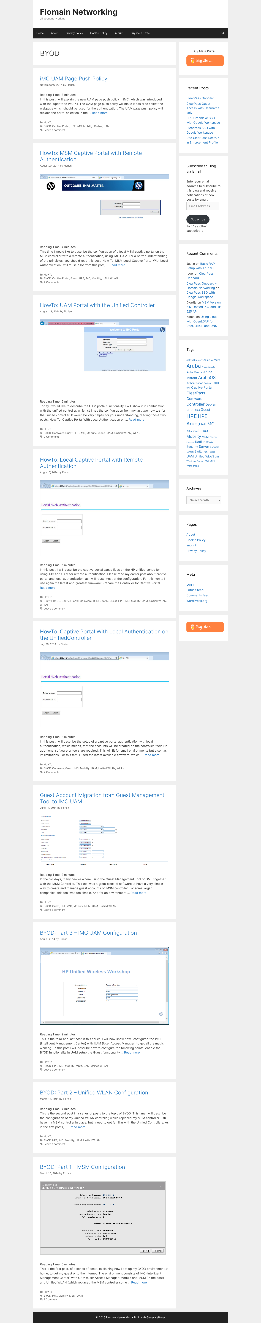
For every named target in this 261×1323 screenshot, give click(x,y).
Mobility (88, 126)
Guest (74, 278)
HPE (73, 126)
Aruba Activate (208, 367)
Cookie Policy (98, 33)
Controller (195, 404)
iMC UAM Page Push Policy (73, 78)
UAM (107, 126)
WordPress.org (196, 601)
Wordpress (192, 465)
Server (204, 446)
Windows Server (195, 461)
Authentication (194, 383)
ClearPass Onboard (200, 98)
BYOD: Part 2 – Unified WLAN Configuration (94, 1092)
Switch (190, 451)
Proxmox (190, 442)
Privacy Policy (74, 33)
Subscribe (198, 219)
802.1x (48, 600)
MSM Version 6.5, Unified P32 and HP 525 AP (203, 307)
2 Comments (51, 282)
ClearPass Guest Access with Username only (202, 108)
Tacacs (212, 452)
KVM (195, 431)
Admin (206, 359)
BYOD (47, 126)
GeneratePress (155, 1317)
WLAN (114, 278)
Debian (210, 404)
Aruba (193, 366)
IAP (203, 424)
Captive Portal (60, 126)
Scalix (209, 442)
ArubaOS (207, 377)
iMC (79, 126)
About (54, 33)
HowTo (48, 122)
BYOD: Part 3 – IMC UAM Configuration (88, 932)
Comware (58, 432)
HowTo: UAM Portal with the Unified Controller (97, 305)
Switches (201, 451)
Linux (203, 430)
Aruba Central (194, 372)
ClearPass (195, 393)
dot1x (105, 600)
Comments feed (197, 595)
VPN (217, 457)
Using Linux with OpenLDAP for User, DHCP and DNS (201, 321)
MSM (87, 906)
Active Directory (194, 360)
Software (214, 447)
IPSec (189, 431)
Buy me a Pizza (139, 33)
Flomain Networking (79, 12)
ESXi (197, 410)
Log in (190, 584)
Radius (98, 126)
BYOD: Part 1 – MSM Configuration (82, 1167)
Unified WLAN (122, 432)
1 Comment (51, 1299)
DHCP (96, 600)
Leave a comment (54, 129)
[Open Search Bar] (223, 33)
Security (192, 446)
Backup (207, 383)
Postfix (213, 437)
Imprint (119, 33)
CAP (188, 388)
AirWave (215, 359)
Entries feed (195, 590)
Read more (100, 113)
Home (40, 33)
